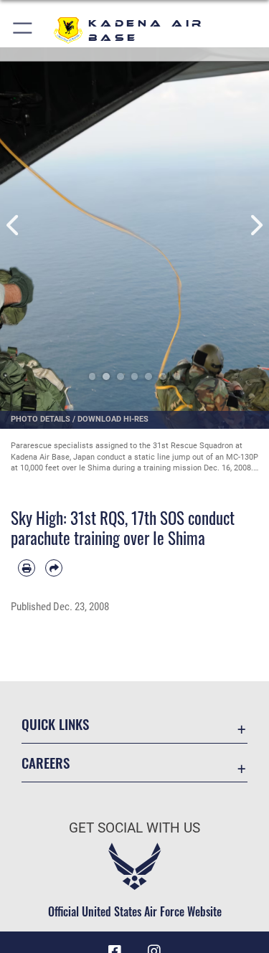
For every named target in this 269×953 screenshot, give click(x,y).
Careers (46, 762)
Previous (13, 225)
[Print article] (26, 568)
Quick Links (55, 723)
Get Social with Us (134, 828)
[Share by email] (53, 568)
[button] (23, 30)
